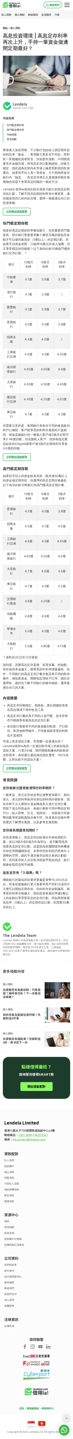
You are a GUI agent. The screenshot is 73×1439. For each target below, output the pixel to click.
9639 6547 (41, 1135)
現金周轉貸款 (11, 1189)
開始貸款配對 (36, 1086)
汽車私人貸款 (11, 1183)
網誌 (5, 27)
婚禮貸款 (9, 1201)
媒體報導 (9, 1305)
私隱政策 (9, 1326)
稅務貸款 (9, 1177)
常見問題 (12, 139)
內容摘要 (12, 134)
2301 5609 (25, 1135)
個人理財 (20, 14)
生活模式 (46, 14)
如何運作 (9, 1270)
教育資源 (9, 1233)
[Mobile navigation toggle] (67, 5)
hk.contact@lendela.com (29, 1139)
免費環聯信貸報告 (14, 1244)
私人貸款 (6, 14)
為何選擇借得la (12, 1276)
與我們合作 (10, 1294)
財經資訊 (33, 14)
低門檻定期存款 (15, 125)
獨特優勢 (9, 1282)
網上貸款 (9, 1172)
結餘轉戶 (9, 1166)
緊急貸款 (9, 1195)
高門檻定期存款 (15, 129)
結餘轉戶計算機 (13, 1238)
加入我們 (9, 1299)
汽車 (57, 14)
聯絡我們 (9, 1288)
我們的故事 (10, 1264)
